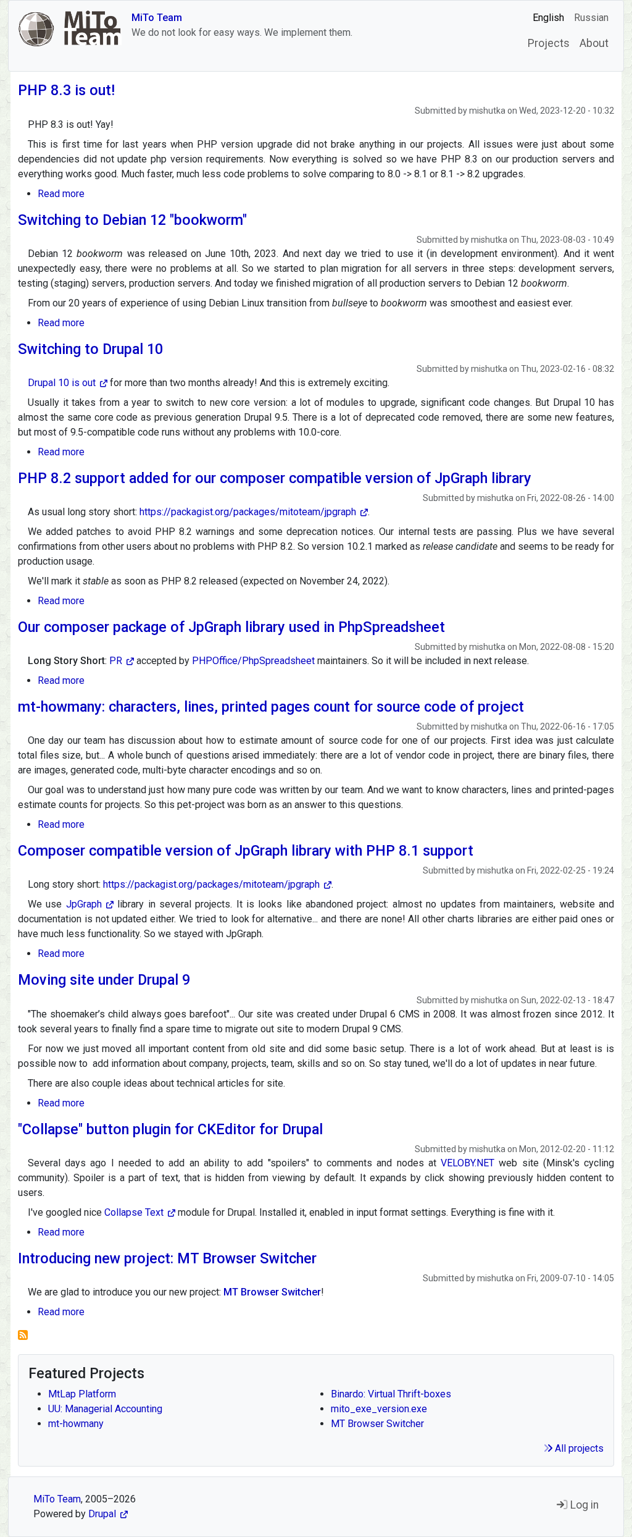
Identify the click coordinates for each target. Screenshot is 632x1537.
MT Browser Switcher (377, 1424)
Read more (61, 194)
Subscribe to (23, 1335)
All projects (578, 1448)
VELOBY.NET (467, 1163)
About (594, 43)
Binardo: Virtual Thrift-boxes (391, 1394)
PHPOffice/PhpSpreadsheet (253, 661)
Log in (583, 1505)
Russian (591, 17)
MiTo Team (156, 17)
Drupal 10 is (62, 383)
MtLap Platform (82, 1394)
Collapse (134, 1212)
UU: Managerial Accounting (105, 1409)
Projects (549, 43)
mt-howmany (76, 1424)
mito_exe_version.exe (379, 1409)
